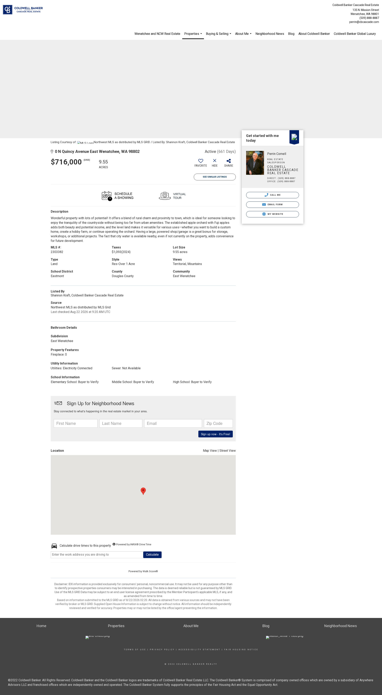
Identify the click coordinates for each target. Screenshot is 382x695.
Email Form (275, 204)
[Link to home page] (24, 10)
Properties (193, 35)
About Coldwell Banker (314, 34)
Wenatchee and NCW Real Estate (157, 34)
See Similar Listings (215, 177)
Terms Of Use (135, 650)
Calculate (152, 554)
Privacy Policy (162, 650)
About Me (243, 36)
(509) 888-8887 (369, 18)
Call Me (275, 195)
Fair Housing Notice (241, 650)
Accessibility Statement (199, 650)
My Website (275, 214)
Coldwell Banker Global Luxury (355, 34)
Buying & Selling (219, 36)
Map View (210, 451)
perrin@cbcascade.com (364, 21)
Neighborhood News (269, 34)
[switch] (201, 164)
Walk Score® (150, 571)
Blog (291, 34)
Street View (227, 451)
